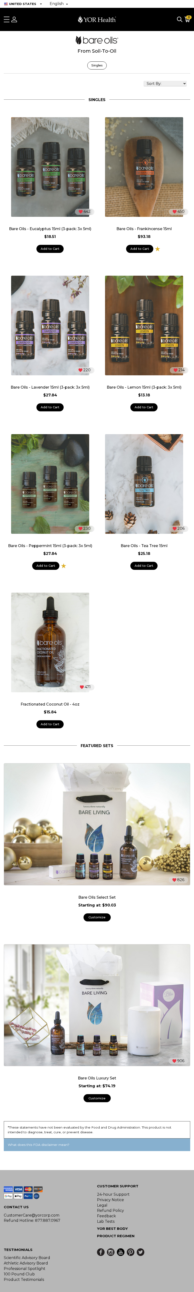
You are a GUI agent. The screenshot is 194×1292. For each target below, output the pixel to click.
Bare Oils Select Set (97, 897)
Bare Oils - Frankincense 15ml (144, 229)
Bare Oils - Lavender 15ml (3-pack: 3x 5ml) (50, 387)
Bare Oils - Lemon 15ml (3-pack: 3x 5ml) (144, 387)
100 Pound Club (19, 1274)
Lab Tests (106, 1221)
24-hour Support (113, 1194)
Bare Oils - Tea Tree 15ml (144, 546)
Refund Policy (110, 1210)
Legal (102, 1205)
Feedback (106, 1216)
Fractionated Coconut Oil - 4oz (50, 704)
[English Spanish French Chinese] (59, 4)
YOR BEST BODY (112, 1228)
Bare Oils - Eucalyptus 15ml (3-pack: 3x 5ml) (50, 229)
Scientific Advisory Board (27, 1257)
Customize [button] (97, 917)
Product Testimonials (24, 1279)
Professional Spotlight (24, 1268)
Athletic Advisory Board (26, 1263)
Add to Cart (50, 249)
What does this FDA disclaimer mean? (38, 1145)
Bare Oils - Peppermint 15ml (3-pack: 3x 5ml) (50, 546)
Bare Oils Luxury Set (97, 1078)
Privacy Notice (110, 1200)
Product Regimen (116, 1236)
